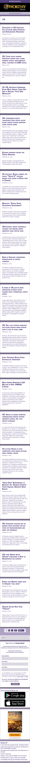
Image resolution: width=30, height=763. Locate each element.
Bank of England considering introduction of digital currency (13, 259)
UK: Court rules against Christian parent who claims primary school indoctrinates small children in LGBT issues (14, 59)
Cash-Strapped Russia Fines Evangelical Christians (13, 358)
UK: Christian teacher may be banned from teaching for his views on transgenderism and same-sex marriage (14, 527)
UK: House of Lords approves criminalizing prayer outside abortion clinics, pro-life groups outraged (14, 417)
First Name (4, 661)
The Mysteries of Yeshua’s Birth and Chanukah (13, 757)
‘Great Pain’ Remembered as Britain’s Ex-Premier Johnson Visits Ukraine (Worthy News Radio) (14, 486)
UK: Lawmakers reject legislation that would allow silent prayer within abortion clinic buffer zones (13, 121)
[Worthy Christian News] (15, 7)
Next (21, 630)
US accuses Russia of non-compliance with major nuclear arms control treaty (14, 451)
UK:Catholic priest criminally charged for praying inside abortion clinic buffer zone (14, 229)
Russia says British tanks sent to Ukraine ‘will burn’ (14, 583)
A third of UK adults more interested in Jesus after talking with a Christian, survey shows (15, 290)
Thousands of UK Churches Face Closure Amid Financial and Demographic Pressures (13, 29)
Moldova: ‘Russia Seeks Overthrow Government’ (12, 204)
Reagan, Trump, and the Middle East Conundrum (14, 755)
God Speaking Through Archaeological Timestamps (14, 759)
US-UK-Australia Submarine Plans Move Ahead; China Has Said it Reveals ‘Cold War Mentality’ (14, 90)
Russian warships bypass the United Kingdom (13, 153)
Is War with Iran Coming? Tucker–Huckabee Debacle (14, 745)
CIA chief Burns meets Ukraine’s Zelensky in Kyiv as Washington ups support (14, 556)
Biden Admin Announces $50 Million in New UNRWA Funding (13, 384)
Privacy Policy (20, 676)
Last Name (4, 667)
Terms (26, 676)
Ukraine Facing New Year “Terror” (12, 608)
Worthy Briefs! (19, 643)
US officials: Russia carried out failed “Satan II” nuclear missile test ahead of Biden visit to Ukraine (15, 177)
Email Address (5, 656)
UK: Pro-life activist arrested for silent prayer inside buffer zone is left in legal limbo (14, 327)
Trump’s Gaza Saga (6, 754)
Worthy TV (4, 743)
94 (16, 630)
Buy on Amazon (15, 735)
